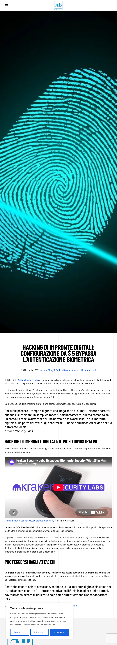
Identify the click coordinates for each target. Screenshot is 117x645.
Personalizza (19, 632)
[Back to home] (58, 5)
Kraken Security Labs (28, 380)
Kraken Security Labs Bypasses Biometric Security (29, 520)
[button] (6, 5)
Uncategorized (88, 370)
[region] (39, 621)
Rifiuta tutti (39, 632)
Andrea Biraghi (47, 370)
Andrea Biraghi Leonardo (68, 370)
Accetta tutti (59, 632)
